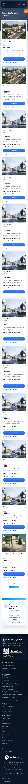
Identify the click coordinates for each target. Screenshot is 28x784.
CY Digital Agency (6, 781)
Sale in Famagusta (11, 10)
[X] (14, 773)
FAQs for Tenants (6, 709)
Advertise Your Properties (9, 668)
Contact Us (5, 726)
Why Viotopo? (6, 723)
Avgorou (5, 43)
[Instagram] (10, 773)
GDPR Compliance (7, 751)
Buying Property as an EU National (11, 692)
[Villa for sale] (14, 30)
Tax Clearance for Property (9, 697)
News (3, 731)
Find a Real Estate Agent (8, 671)
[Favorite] (4, 23)
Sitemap (4, 729)
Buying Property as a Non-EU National (12, 694)
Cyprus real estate (7, 721)
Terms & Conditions (7, 740)
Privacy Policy (5, 743)
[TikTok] (21, 773)
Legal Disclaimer (6, 746)
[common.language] (19, 4)
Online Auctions (6, 734)
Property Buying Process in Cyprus (11, 684)
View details (14, 58)
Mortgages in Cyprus (7, 686)
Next (14, 599)
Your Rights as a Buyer (8, 689)
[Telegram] (17, 773)
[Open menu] (24, 4)
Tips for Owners (6, 677)
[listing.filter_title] (26, 11)
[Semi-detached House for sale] (14, 543)
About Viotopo (6, 718)
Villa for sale (7, 41)
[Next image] (24, 30)
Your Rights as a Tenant (8, 706)
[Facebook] (6, 773)
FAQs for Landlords (7, 711)
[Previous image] (4, 30)
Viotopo (4, 10)
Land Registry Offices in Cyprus (10, 700)
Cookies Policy (6, 748)
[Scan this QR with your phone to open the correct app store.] (6, 651)
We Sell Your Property (8, 665)
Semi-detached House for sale (12, 554)
